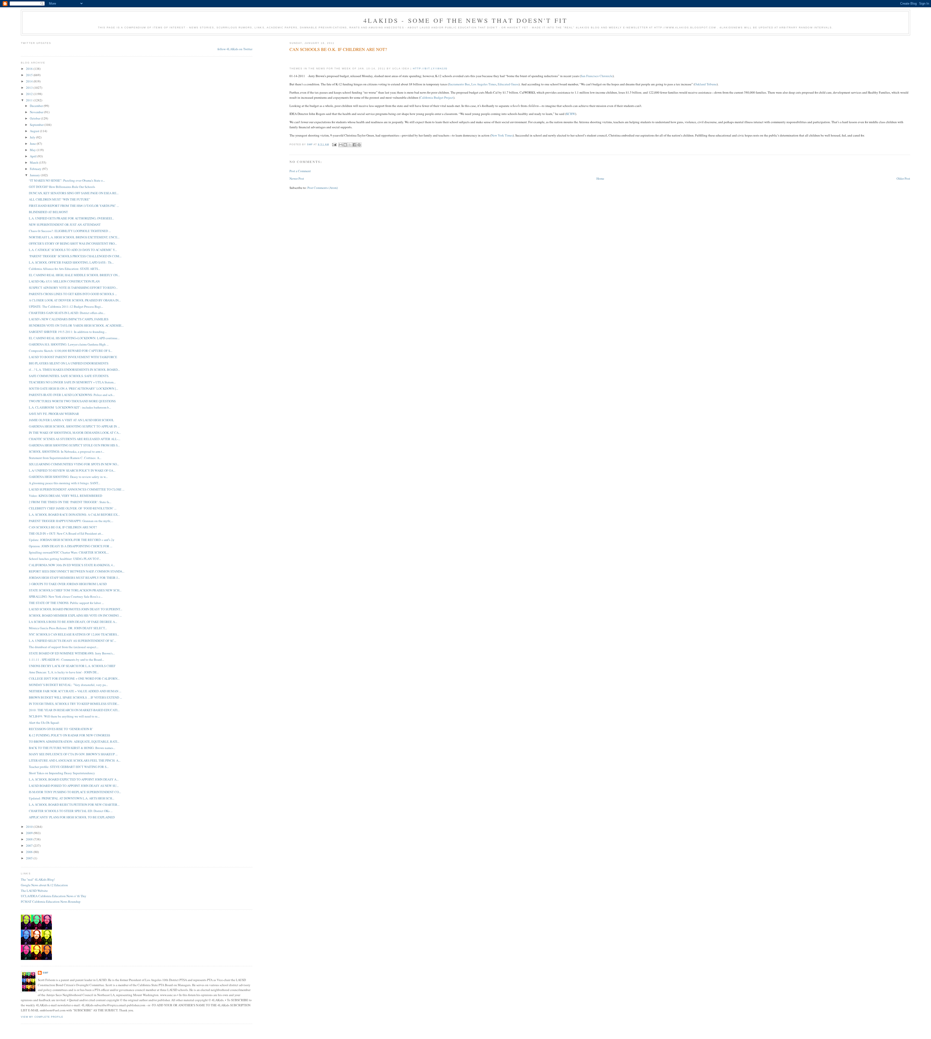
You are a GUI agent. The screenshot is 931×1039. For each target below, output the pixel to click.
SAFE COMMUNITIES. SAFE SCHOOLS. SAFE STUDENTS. (69, 376)
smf (45, 972)
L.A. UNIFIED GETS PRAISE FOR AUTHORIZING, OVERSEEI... (71, 218)
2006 (29, 852)
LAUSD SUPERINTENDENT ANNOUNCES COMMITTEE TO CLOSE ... (76, 489)
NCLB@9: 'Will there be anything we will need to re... (64, 716)
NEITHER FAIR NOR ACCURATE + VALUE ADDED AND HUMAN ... (75, 691)
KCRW (570, 114)
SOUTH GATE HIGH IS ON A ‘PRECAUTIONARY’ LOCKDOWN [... (73, 388)
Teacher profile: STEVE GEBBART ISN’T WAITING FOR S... (69, 767)
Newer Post (296, 178)
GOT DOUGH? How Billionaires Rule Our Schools (62, 187)
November (37, 112)
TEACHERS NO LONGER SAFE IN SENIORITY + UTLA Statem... (72, 382)
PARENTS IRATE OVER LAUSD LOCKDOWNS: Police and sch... (72, 395)
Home (600, 178)
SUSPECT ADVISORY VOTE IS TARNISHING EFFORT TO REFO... (73, 287)
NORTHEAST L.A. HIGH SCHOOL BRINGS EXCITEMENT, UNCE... (74, 237)
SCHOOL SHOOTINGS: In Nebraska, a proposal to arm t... (66, 451)
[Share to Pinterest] (359, 144)
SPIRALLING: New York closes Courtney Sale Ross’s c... (66, 596)
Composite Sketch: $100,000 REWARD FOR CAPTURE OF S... (70, 350)
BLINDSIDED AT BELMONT (48, 212)
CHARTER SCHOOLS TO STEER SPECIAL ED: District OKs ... (70, 811)
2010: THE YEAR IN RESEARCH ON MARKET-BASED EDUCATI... (74, 710)
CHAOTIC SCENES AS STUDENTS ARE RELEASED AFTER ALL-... (74, 439)
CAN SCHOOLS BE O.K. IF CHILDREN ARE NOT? (63, 527)
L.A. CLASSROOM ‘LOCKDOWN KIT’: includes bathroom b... (70, 407)
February (36, 169)
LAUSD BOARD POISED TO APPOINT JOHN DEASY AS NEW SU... (74, 785)
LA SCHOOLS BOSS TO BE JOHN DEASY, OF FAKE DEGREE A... (73, 622)
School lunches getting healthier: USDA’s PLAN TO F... (65, 558)
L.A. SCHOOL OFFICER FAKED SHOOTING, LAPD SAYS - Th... (71, 262)
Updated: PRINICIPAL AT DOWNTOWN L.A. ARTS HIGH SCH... (71, 798)
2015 (29, 75)
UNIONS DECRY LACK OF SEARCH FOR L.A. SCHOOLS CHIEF (72, 666)
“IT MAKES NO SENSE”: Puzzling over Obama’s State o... (67, 180)
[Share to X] (349, 144)
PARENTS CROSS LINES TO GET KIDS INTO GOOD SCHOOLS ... (73, 294)
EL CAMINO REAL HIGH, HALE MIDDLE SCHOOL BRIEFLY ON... (74, 275)
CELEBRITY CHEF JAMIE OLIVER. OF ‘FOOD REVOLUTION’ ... (72, 508)
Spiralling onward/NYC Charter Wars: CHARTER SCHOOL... (69, 552)
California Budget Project (436, 97)
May (33, 150)
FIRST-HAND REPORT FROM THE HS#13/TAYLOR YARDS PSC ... (74, 205)
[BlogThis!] (345, 144)
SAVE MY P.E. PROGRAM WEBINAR (54, 413)
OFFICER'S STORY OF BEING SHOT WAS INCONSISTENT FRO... (73, 243)
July (33, 137)
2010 (29, 826)
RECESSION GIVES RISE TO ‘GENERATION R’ (61, 729)
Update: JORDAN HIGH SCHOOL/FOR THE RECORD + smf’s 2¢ (71, 540)
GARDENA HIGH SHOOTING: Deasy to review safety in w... (68, 477)
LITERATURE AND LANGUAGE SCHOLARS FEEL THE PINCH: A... (74, 760)
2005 (29, 858)
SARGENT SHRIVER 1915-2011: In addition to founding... (68, 332)
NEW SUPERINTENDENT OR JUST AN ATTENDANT (65, 224)
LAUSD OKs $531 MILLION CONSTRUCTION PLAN (64, 281)
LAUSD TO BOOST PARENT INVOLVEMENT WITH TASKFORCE (73, 357)
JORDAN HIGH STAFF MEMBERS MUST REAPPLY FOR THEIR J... (74, 577)
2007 (29, 845)
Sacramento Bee (459, 84)
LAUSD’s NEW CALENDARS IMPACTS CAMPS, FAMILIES (68, 319)
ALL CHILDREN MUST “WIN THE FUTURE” (59, 199)
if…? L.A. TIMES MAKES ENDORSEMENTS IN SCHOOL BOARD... (74, 369)
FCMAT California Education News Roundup (50, 901)
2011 (29, 100)
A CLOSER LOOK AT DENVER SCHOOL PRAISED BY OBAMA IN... (75, 300)
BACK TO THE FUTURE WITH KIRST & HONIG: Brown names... (72, 748)
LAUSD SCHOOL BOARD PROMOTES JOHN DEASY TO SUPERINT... (75, 609)
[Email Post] (334, 144)
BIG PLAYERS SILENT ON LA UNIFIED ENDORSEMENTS (68, 363)
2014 (29, 81)
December (37, 106)
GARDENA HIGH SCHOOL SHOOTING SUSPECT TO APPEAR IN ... (74, 426)
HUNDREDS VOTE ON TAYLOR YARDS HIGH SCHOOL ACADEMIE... (76, 325)
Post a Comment (300, 171)
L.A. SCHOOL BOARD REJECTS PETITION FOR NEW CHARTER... (74, 804)
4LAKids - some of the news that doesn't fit (465, 20)
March (34, 162)
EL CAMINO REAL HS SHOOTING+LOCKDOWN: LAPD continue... (74, 338)
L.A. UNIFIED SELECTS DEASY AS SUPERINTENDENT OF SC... (72, 640)
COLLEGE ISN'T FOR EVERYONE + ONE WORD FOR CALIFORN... (74, 678)
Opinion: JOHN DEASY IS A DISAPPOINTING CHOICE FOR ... (70, 546)
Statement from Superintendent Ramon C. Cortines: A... (65, 458)
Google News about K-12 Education (44, 885)
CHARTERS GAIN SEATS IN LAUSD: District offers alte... (67, 313)
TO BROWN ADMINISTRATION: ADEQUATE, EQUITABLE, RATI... (74, 741)
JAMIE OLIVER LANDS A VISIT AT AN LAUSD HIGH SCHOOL (71, 420)
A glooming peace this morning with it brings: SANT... (64, 483)
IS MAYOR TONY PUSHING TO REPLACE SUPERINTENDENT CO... (75, 792)
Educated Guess (508, 84)
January (35, 175)
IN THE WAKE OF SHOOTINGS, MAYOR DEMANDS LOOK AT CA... (75, 432)
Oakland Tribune (706, 84)
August (35, 131)
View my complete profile (42, 1016)
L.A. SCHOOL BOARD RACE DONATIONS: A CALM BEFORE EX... (74, 514)
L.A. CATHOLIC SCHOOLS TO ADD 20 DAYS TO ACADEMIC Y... (73, 250)
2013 (29, 87)
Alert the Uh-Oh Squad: (44, 722)
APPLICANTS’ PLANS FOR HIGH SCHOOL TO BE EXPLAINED (72, 817)
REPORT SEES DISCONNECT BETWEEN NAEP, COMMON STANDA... (76, 571)
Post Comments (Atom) (322, 187)
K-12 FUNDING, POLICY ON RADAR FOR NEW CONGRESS (69, 735)
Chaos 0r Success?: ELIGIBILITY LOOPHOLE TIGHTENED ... (70, 231)
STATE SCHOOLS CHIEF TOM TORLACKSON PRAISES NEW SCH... (75, 590)
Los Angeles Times (483, 84)
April (33, 156)
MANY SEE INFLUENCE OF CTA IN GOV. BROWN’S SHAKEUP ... (73, 754)
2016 (29, 68)
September (37, 124)
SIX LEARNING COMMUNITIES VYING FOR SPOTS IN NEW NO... (74, 464)
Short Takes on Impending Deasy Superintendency (62, 773)
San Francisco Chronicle (597, 76)
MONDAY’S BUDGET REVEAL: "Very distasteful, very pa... (68, 685)
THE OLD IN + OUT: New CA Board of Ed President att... (66, 533)
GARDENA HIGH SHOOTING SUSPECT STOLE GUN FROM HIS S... (74, 445)
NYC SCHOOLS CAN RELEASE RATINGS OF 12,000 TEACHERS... (74, 634)
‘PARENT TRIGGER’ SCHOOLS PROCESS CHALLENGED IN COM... (75, 256)
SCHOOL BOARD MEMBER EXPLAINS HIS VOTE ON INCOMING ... (75, 615)
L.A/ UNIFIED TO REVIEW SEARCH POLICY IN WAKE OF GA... (72, 470)
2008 (29, 839)
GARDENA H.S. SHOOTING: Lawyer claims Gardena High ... (69, 344)
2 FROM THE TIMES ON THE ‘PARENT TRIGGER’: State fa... (70, 502)
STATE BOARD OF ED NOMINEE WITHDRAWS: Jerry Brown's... (72, 653)
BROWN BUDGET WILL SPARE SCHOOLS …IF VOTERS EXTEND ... (75, 697)
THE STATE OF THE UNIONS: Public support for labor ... (66, 603)
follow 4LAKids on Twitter (234, 49)
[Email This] (340, 144)
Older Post (903, 178)
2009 (29, 833)
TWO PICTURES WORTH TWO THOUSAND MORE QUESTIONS (72, 401)
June (33, 143)
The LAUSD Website (34, 890)
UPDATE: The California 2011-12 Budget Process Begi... (66, 306)
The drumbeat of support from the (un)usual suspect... (63, 647)
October (35, 118)
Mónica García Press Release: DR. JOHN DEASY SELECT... (68, 628)
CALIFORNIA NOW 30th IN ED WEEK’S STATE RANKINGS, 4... (72, 565)
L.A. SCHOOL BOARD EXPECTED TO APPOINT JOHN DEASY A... (74, 779)
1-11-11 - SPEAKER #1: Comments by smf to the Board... (66, 659)
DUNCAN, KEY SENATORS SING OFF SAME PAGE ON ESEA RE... (74, 193)
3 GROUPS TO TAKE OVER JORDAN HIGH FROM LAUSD (68, 584)
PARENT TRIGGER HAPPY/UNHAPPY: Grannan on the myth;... (71, 521)
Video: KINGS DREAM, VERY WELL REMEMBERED (65, 495)
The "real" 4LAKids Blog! (38, 879)
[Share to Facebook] (354, 144)
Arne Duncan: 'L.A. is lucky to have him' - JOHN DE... (64, 672)
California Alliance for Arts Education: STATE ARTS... (64, 268)
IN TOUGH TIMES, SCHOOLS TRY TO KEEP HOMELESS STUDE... (74, 703)
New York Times (502, 135)
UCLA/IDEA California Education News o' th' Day (53, 896)
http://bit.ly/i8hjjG (430, 68)
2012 (29, 94)
